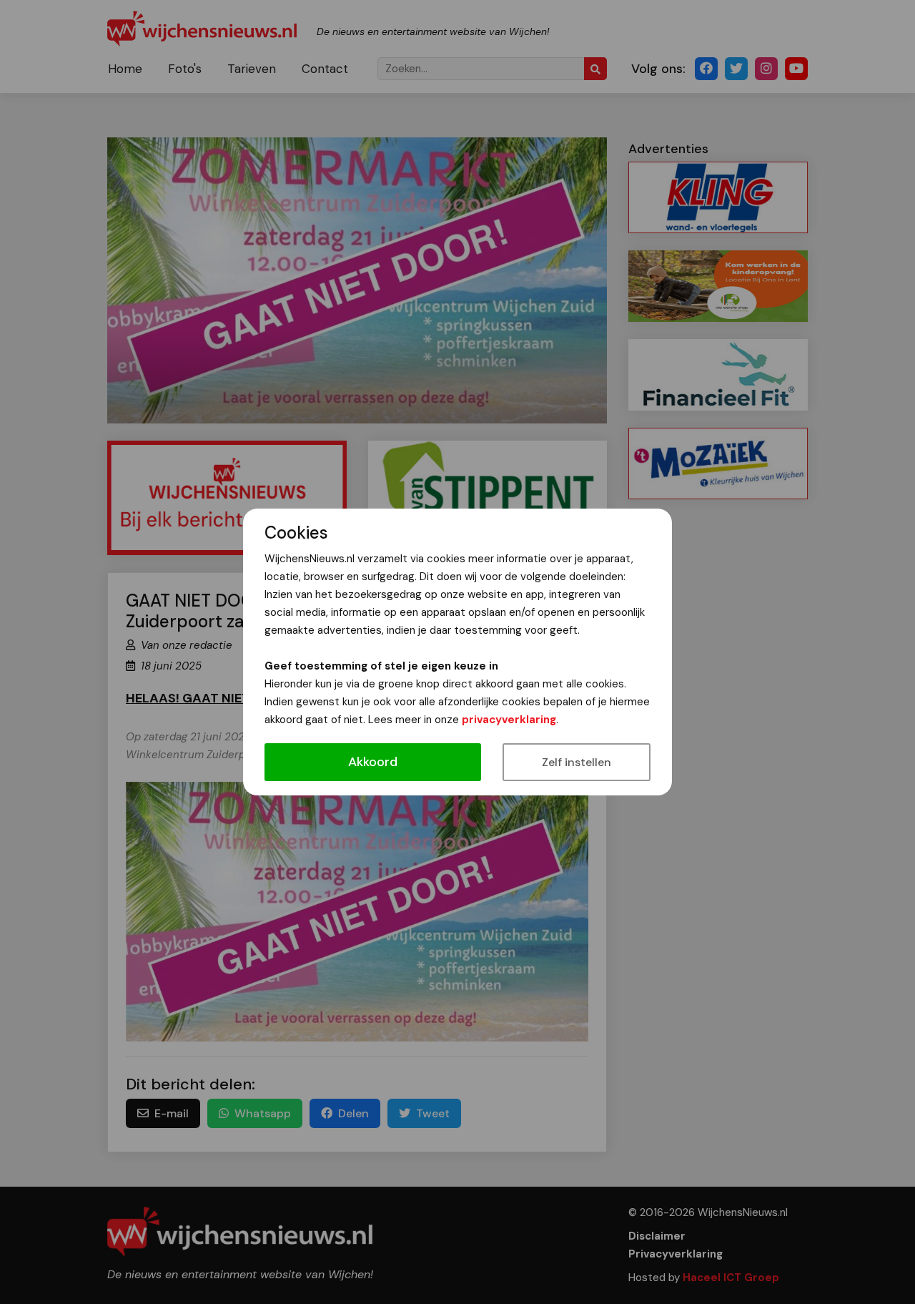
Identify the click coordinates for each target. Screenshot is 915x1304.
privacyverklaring (509, 719)
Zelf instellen (576, 762)
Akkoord (372, 761)
